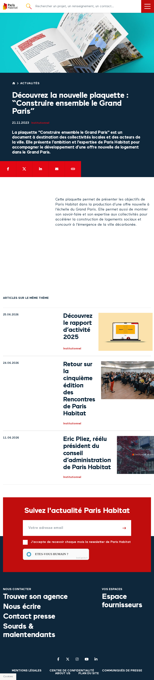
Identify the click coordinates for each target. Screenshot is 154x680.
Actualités (30, 83)
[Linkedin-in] (96, 659)
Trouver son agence (35, 596)
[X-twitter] (67, 659)
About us (62, 673)
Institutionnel (40, 123)
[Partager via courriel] (57, 169)
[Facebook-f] (58, 659)
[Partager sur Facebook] (8, 169)
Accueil (13, 83)
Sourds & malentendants (29, 630)
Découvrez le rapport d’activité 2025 (77, 326)
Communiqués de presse (122, 670)
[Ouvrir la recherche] (29, 6)
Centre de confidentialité (72, 670)
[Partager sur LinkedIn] (40, 169)
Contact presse (29, 616)
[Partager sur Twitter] (24, 169)
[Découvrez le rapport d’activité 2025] (125, 332)
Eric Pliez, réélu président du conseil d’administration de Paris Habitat (87, 453)
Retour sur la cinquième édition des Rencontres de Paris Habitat (79, 389)
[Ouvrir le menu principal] (147, 6)
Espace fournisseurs (122, 601)
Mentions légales (27, 670)
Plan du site (88, 673)
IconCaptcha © (82, 558)
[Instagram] (77, 659)
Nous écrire (22, 606)
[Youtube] (86, 659)
